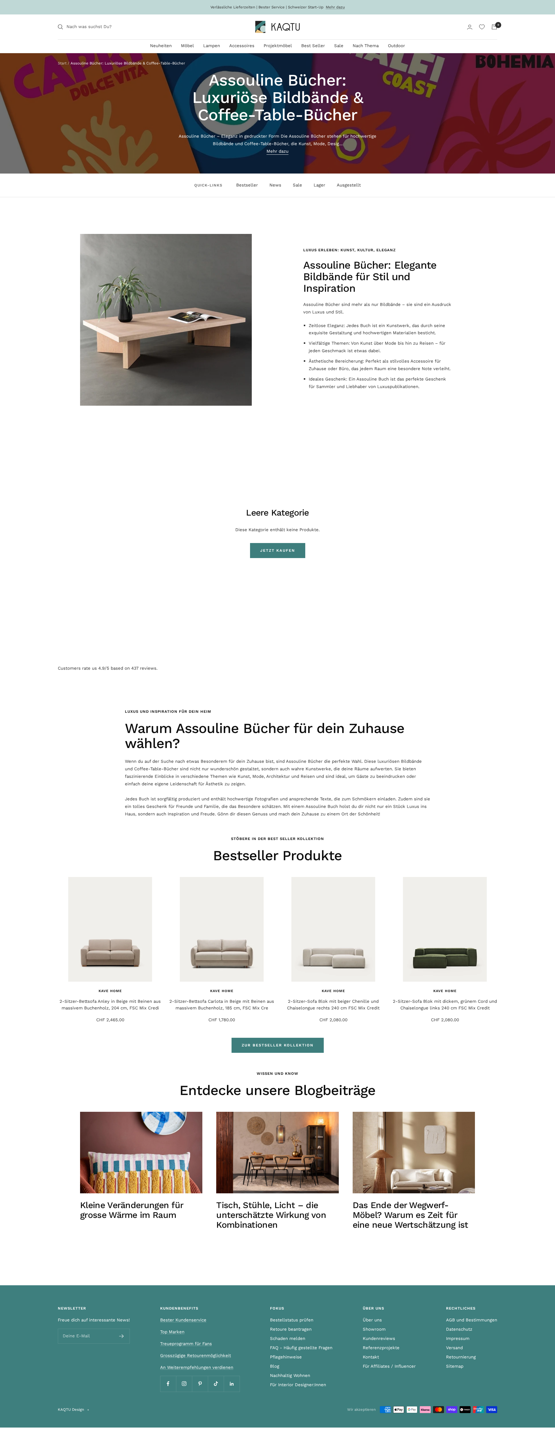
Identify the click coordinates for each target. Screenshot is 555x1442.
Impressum (457, 1338)
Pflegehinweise (286, 1357)
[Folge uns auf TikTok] (216, 1384)
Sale (338, 45)
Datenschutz (459, 1329)
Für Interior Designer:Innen (298, 1384)
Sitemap (454, 1366)
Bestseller (247, 185)
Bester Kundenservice (183, 1320)
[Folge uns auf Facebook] (168, 1384)
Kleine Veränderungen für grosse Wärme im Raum (131, 1210)
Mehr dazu (335, 7)
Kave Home (110, 991)
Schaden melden (287, 1338)
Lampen (211, 45)
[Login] (469, 27)
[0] (481, 26)
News (275, 185)
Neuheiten (161, 45)
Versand (454, 1347)
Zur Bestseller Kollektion (278, 1045)
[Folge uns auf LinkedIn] (232, 1384)
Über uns (372, 1320)
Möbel (187, 45)
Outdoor (396, 45)
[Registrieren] (121, 1336)
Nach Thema (366, 45)
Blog (274, 1366)
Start (62, 63)
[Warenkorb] (494, 26)
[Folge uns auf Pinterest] (200, 1384)
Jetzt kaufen (277, 550)
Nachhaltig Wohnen (290, 1375)
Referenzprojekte (381, 1347)
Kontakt (371, 1357)
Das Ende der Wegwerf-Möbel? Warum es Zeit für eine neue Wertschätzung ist (410, 1215)
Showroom (374, 1329)
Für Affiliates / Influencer (389, 1366)
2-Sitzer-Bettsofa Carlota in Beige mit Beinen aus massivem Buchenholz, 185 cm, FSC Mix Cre (221, 1005)
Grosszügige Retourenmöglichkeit (195, 1355)
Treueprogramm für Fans (186, 1343)
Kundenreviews (379, 1338)
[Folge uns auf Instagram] (184, 1384)
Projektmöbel (278, 45)
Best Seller (313, 45)
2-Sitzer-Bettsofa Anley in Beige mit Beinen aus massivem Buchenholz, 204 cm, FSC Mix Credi (110, 1005)
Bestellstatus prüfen (291, 1320)
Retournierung (461, 1357)
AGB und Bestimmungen (471, 1320)
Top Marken (172, 1331)
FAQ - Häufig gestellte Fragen (301, 1347)
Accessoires (241, 45)
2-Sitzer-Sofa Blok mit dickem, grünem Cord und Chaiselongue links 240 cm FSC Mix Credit (445, 1005)
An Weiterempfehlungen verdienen (196, 1367)
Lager (319, 185)
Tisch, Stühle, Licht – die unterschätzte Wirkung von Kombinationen (271, 1215)
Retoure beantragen (291, 1329)
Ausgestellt (349, 185)
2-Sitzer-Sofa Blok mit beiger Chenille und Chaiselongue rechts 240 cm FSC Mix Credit (333, 1005)
